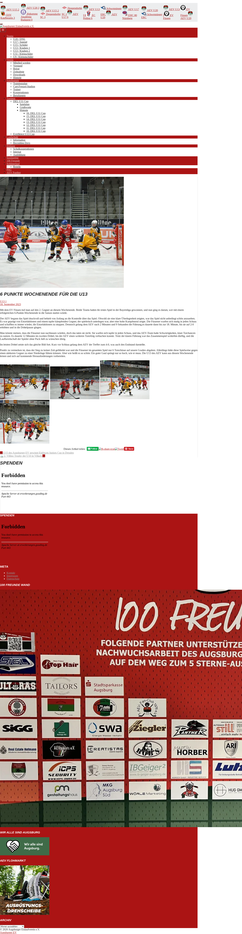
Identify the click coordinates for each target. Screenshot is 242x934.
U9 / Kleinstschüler (23, 56)
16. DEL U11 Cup (36, 113)
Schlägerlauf (13, 163)
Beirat (16, 68)
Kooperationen (21, 92)
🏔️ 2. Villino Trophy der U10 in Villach (22, 455)
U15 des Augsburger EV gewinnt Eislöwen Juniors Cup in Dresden (37, 452)
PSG (9, 169)
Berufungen (19, 95)
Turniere (11, 98)
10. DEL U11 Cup (36, 131)
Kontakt (11, 572)
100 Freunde (13, 160)
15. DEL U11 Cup (36, 116)
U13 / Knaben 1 (21, 48)
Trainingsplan (20, 83)
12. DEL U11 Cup (36, 125)
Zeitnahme (18, 71)
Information (19, 140)
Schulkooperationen (23, 148)
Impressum (12, 575)
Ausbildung (19, 154)
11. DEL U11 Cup (35, 128)
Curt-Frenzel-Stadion (24, 86)
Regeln (17, 166)
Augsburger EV (8, 932)
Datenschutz (13, 578)
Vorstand (17, 65)
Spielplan (24, 104)
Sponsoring (12, 157)
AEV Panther (14, 172)
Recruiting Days (21, 142)
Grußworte (25, 107)
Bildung (11, 145)
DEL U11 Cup (20, 101)
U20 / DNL (19, 39)
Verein (10, 59)
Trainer (17, 89)
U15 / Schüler (20, 45)
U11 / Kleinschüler (23, 53)
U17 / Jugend (20, 42)
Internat (17, 151)
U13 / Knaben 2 (21, 50)
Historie (17, 77)
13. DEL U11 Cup (36, 122)
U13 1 (3, 301)
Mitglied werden (21, 62)
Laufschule (12, 137)
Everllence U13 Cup (24, 134)
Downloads (19, 74)
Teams (10, 36)
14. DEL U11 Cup (36, 119)
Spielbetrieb (13, 80)
